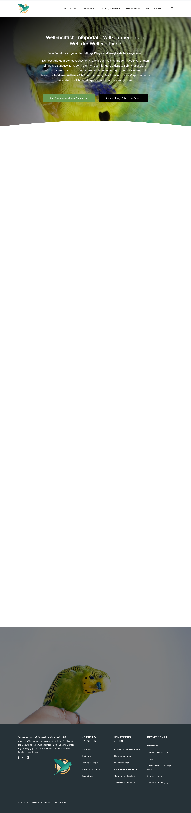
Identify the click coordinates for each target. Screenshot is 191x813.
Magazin (35, 802)
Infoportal (45, 802)
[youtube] (23, 757)
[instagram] (28, 757)
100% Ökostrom (59, 802)
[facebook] (19, 757)
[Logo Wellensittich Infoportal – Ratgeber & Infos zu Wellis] (23, 4)
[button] (172, 8)
